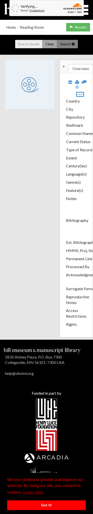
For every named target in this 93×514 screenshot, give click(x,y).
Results (81, 27)
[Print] (77, 81)
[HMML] (42, 350)
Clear (50, 44)
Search (66, 44)
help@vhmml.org (19, 373)
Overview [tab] (80, 68)
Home (11, 27)
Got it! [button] (46, 505)
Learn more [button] (34, 492)
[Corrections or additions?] (84, 81)
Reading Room (32, 27)
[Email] (70, 81)
